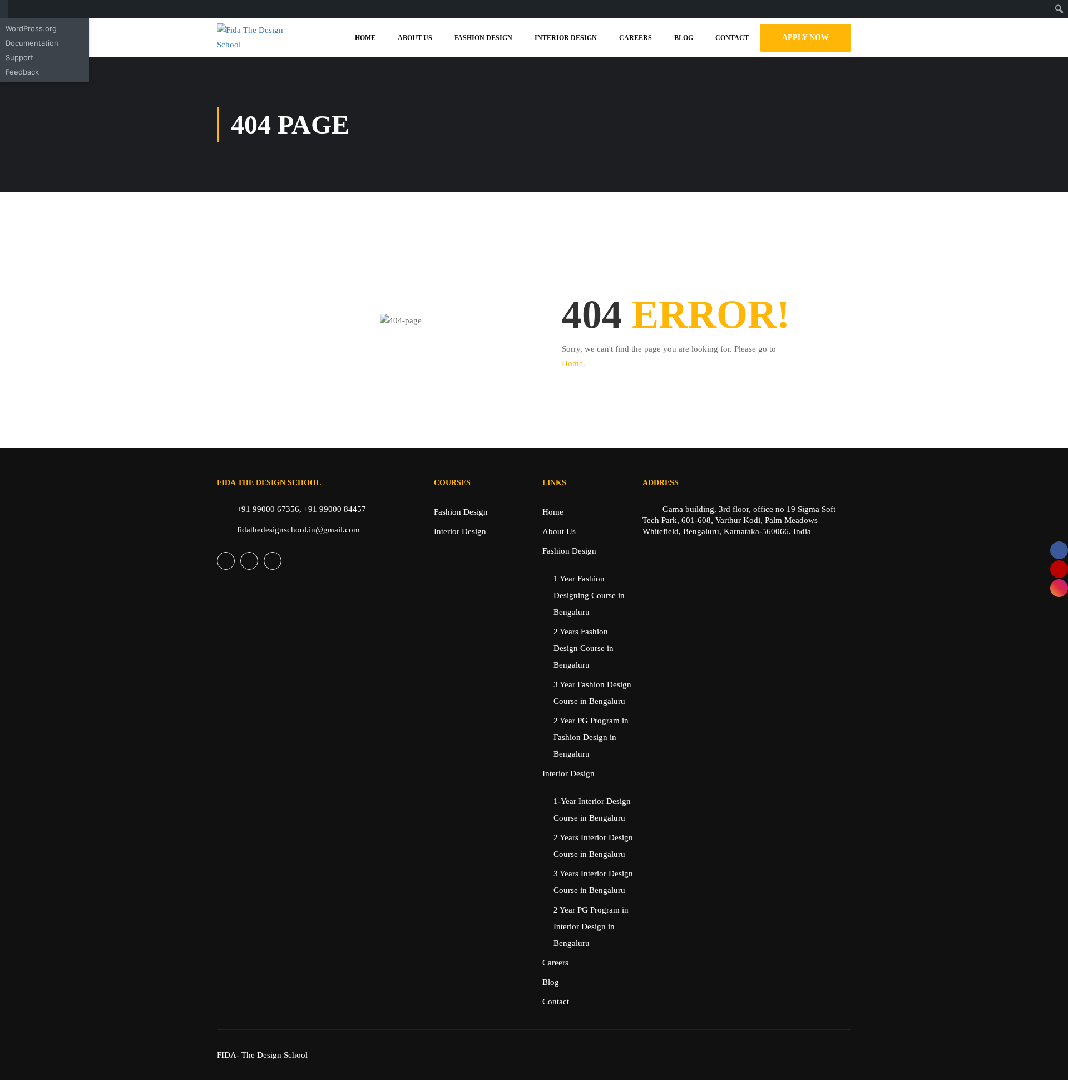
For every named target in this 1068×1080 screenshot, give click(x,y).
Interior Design (566, 38)
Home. (573, 363)
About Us (415, 38)
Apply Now (805, 37)
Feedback (22, 71)
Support (19, 57)
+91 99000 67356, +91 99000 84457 (301, 509)
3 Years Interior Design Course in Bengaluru (593, 882)
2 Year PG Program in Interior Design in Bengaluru (591, 926)
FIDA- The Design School (262, 1055)
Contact (732, 38)
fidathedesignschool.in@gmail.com (298, 529)
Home (365, 38)
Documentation (32, 42)
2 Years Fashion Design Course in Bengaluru (583, 648)
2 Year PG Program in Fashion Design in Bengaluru (591, 737)
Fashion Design (483, 38)
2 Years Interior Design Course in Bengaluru (593, 846)
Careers (635, 38)
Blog (683, 38)
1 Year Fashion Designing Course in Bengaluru (589, 595)
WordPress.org (31, 28)
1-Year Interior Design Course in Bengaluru (592, 809)
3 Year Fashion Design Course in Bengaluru (592, 693)
